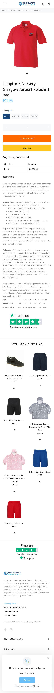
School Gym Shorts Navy (40, 375)
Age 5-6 (25, 116)
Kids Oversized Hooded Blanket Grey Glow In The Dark (39, 427)
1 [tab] (27, 73)
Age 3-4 (15, 116)
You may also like (27, 345)
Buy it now (27, 148)
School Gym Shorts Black (14, 420)
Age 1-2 (6, 116)
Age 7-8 (34, 116)
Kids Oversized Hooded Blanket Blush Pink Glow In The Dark (14, 478)
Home (3, 10)
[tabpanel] (27, 44)
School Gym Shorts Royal (39, 472)
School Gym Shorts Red (14, 523)
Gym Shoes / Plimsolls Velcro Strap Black (14, 377)
